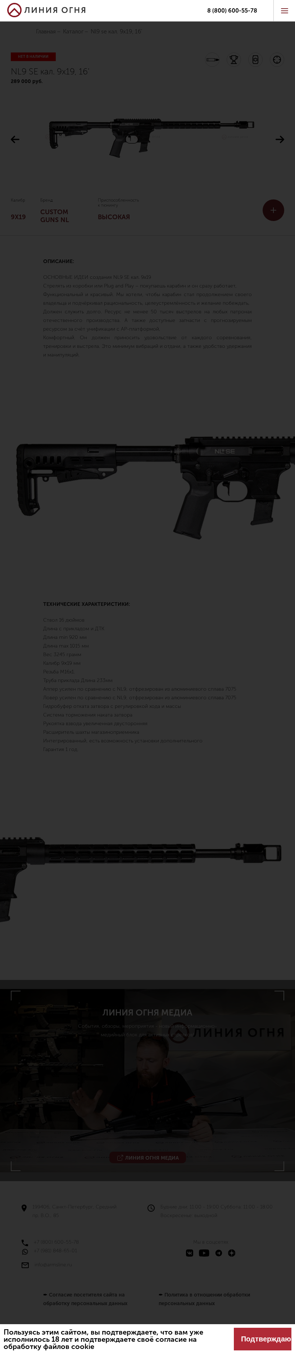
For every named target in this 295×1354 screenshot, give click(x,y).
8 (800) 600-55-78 (232, 11)
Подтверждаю (266, 1339)
